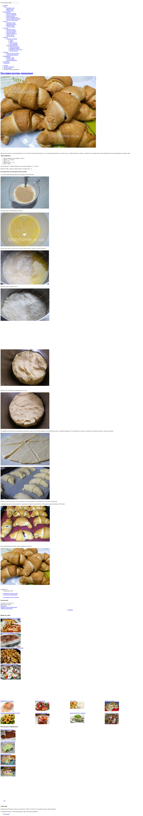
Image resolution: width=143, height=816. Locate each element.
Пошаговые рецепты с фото (11, 593)
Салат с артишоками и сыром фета (9, 664)
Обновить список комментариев (9, 607)
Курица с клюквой (40, 701)
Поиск (2, 2)
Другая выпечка (8, 68)
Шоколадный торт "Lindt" (7, 729)
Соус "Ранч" (73, 701)
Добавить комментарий (7, 608)
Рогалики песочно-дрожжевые (17, 73)
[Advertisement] (70, 335)
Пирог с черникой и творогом (8, 766)
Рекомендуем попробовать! (10, 594)
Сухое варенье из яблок (41, 713)
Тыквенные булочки (6, 754)
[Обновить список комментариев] (8, 600)
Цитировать (4, 605)
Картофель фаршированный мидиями (10, 713)
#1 (2, 603)
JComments (70, 610)
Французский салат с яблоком (77, 713)
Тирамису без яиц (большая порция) (10, 633)
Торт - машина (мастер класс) (8, 741)
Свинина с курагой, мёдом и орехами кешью (12, 648)
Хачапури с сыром (109, 701)
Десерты (6, 65)
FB (4, 800)
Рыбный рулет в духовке (7, 701)
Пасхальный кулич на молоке (11, 597)
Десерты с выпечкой (9, 66)
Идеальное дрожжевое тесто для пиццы (11, 618)
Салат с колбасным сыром (111, 713)
